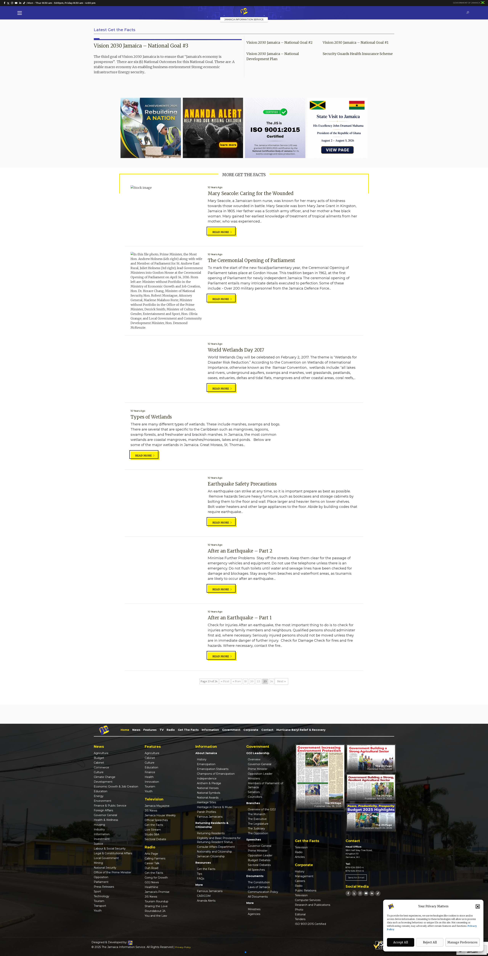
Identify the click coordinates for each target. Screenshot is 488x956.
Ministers (254, 778)
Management (304, 876)
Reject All (430, 942)
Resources (203, 862)
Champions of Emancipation (216, 773)
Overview (254, 759)
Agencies (254, 914)
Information (210, 730)
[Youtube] (366, 893)
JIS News (151, 810)
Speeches (253, 839)
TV (162, 730)
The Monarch (256, 814)
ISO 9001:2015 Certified (310, 924)
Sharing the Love (156, 906)
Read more (221, 232)
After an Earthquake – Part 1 (240, 618)
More (199, 885)
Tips (199, 873)
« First (225, 681)
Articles (300, 857)
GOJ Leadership (257, 753)
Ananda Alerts (206, 900)
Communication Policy (263, 892)
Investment (102, 839)
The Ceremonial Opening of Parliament (251, 260)
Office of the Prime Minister (112, 872)
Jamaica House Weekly (160, 815)
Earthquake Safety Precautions (242, 484)
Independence (207, 778)
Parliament (101, 882)
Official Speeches (156, 820)
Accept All (400, 942)
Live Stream (153, 829)
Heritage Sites (206, 802)
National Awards (207, 797)
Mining (98, 863)
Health (149, 777)
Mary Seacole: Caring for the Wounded (250, 193)
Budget (99, 758)
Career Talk (152, 863)
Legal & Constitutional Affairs (113, 853)
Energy (99, 796)
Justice (98, 843)
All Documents (258, 896)
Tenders (300, 919)
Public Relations (305, 890)
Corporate (250, 730)
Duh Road (151, 868)
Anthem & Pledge (209, 783)
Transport (100, 906)
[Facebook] (348, 893)
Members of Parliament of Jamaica (265, 785)
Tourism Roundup (156, 901)
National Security (105, 867)
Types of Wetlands (151, 417)
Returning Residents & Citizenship (211, 825)
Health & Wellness (106, 820)
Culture (99, 772)
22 (258, 681)
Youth (98, 910)
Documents (254, 876)
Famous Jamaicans (209, 816)
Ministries (254, 909)
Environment (102, 801)
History (201, 759)
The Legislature (258, 823)
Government (231, 730)
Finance (150, 772)
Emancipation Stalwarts (212, 769)
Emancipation (206, 764)
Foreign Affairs (103, 810)
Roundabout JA (155, 911)
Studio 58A (152, 834)
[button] (478, 906)
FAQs (200, 878)
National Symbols (208, 793)
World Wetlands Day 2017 (236, 350)
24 (271, 681)
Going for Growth (156, 877)
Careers (300, 881)
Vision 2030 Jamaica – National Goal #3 (141, 46)
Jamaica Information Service (244, 19)
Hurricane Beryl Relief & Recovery (300, 730)
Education (100, 791)
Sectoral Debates (259, 865)
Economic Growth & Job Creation (116, 786)
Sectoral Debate (155, 839)
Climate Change (104, 777)
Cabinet (99, 762)
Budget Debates (259, 860)
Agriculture (101, 753)
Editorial (300, 914)
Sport (97, 891)
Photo (299, 909)
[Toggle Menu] (20, 13)
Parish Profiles (206, 812)
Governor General (105, 815)
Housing (99, 824)
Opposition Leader (260, 773)
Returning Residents (211, 833)
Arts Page (151, 853)
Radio (171, 730)
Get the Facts (188, 730)
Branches (253, 803)
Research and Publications (312, 905)
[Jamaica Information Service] (244, 11)
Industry (99, 829)
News (136, 730)
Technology (101, 896)
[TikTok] (377, 893)
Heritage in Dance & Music (215, 807)
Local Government (106, 858)
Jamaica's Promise (157, 892)
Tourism (99, 901)
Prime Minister (257, 769)
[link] (4, 3)
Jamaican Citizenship (211, 856)
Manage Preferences (462, 942)
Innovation (152, 781)
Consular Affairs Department (216, 847)
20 (252, 681)
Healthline (151, 887)
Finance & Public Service (110, 805)
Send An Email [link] (356, 877)
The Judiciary (256, 828)
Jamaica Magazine (157, 806)
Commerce (101, 767)
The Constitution (259, 882)
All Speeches (256, 869)
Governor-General (259, 764)
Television (301, 847)
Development (103, 781)
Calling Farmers (155, 858)
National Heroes (207, 788)
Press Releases (104, 886)
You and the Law (156, 915)
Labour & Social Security (110, 848)
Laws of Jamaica (259, 887)
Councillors (255, 797)
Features (150, 730)
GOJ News (152, 882)
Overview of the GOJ (262, 809)
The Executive (257, 819)
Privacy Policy (183, 947)
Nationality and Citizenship (214, 851)
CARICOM (204, 896)
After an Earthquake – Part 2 (240, 551)
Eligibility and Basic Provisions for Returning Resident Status (219, 840)
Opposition (101, 877)
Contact (267, 730)
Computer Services (307, 900)
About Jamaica (206, 753)
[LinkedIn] (372, 893)
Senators (254, 792)
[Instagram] (360, 893)
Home (125, 730)
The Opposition (258, 833)
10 (245, 681)
